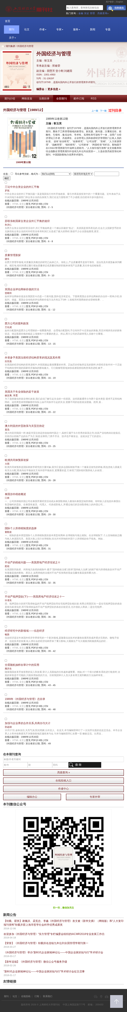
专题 (107, 29)
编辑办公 (32, 796)
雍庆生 (8, 668)
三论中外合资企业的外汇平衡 (22, 186)
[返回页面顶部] (116, 1001)
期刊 (11, 29)
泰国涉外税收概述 (15, 494)
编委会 (40, 89)
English (119, 2)
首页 (7, 21)
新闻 (92, 29)
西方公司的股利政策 (17, 323)
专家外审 (95, 796)
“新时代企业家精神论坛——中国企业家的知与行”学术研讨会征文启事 (44, 971)
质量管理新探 (13, 255)
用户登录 (110, 2)
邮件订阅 (79, 98)
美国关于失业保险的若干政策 (22, 391)
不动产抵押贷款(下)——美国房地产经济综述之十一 (35, 596)
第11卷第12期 (22, 207)
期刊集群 (10, 46)
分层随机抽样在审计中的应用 (22, 664)
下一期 (103, 111)
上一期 (95, 111)
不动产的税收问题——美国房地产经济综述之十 (32, 562)
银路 (7, 634)
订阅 (36, 996)
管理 (92, 13)
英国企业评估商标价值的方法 (22, 289)
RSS (93, 98)
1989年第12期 (23, 162)
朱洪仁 (8, 224)
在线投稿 (25, 996)
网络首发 (27, 98)
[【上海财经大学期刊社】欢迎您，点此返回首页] (29, 8)
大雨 (7, 463)
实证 (86, 13)
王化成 (8, 327)
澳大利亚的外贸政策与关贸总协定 (24, 425)
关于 (11, 37)
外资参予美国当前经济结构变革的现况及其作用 (32, 357)
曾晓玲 (8, 293)
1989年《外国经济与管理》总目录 (25, 699)
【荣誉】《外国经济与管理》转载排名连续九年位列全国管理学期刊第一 (46, 943)
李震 (15, 395)
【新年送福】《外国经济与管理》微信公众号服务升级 (35, 961)
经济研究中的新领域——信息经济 (24, 630)
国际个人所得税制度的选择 (21, 528)
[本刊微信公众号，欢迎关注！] (63, 856)
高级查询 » (63, 772)
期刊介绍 (9, 98)
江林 (7, 498)
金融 (80, 13)
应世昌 (8, 361)
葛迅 (7, 429)
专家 (59, 29)
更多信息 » (54, 89)
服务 (75, 29)
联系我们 (47, 996)
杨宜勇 (8, 395)
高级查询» (103, 13)
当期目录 (44, 98)
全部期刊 (61, 98)
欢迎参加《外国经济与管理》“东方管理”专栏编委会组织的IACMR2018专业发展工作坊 (54, 934)
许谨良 (8, 600)
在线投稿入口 (63, 780)
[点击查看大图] (23, 139)
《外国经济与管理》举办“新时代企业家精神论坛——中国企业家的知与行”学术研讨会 (53, 952)
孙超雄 (8, 727)
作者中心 (63, 788)
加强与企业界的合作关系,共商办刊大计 (27, 723)
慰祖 (7, 566)
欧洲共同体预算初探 (17, 460)
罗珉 (7, 190)
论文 (26, 29)
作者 (42, 29)
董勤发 (8, 532)
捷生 (7, 259)
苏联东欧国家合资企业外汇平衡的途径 (27, 221)
